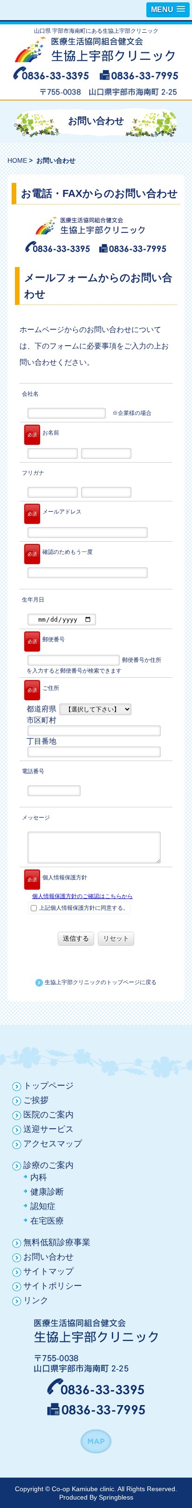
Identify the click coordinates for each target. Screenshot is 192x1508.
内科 (38, 1177)
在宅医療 (47, 1220)
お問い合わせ (48, 1257)
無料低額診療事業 (56, 1242)
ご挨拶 (35, 1100)
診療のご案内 (48, 1165)
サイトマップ (48, 1271)
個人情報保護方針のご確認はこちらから (82, 896)
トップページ (48, 1085)
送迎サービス (48, 1129)
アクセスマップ (52, 1143)
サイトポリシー (52, 1285)
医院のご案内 (48, 1114)
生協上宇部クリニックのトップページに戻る (100, 982)
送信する (76, 938)
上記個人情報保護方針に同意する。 (83, 908)
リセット (116, 938)
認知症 (42, 1206)
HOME (17, 160)
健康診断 (47, 1191)
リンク (35, 1300)
